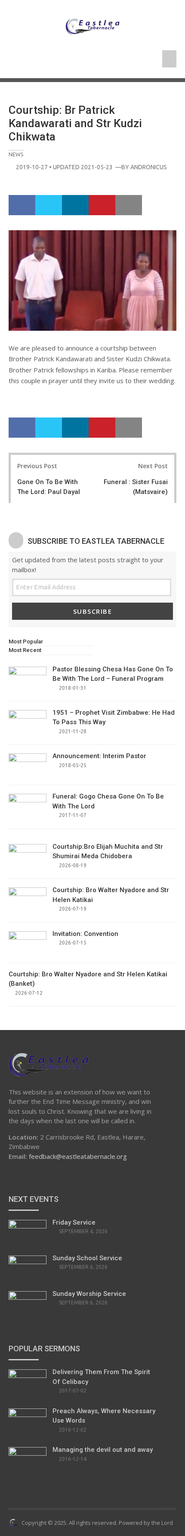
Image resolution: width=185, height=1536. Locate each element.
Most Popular (26, 641)
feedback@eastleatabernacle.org (78, 1156)
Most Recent (25, 650)
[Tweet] (49, 205)
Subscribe (92, 611)
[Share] (22, 205)
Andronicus (148, 167)
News (16, 154)
